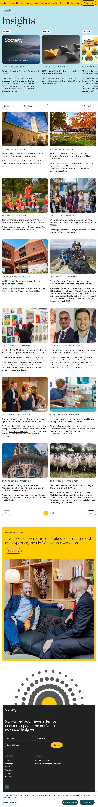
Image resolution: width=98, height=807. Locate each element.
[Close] (94, 795)
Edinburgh (9, 764)
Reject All (87, 802)
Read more (88, 3)
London (8, 760)
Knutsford (8, 767)
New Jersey (9, 776)
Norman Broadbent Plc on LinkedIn (48, 764)
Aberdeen (9, 770)
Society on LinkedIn (42, 760)
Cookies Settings (9, 802)
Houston (8, 773)
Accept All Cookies (70, 802)
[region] (49, 799)
